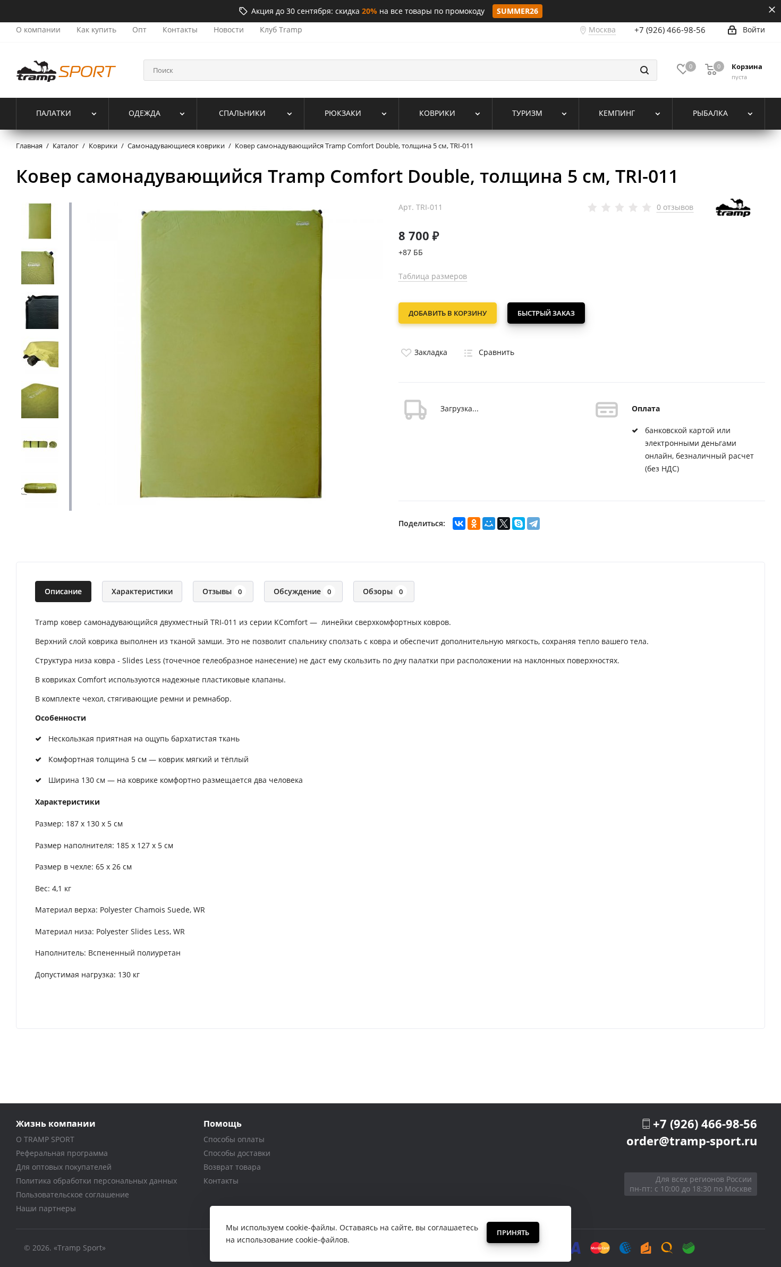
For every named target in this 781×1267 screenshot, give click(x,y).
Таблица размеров (432, 276)
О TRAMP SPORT (45, 1139)
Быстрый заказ (546, 313)
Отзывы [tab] (222, 591)
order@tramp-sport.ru (691, 1140)
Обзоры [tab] (383, 591)
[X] (503, 523)
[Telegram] (533, 523)
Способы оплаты (234, 1139)
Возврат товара (232, 1167)
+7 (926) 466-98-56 (670, 29)
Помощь (222, 1123)
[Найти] (644, 70)
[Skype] (518, 523)
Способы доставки (236, 1153)
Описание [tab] (63, 591)
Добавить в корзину (448, 313)
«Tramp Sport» (80, 1248)
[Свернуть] (772, 9)
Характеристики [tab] (142, 591)
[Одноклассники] (474, 523)
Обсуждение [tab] (302, 591)
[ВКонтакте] (459, 523)
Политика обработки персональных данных (96, 1181)
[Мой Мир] (488, 523)
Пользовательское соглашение (72, 1194)
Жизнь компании (56, 1123)
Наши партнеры (46, 1208)
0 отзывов (675, 207)
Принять (513, 1232)
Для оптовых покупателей (64, 1167)
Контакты (221, 1181)
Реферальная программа (62, 1153)
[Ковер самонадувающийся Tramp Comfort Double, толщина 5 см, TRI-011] (231, 353)
